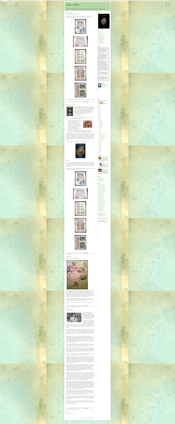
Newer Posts (67, 411)
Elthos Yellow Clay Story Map (72, 258)
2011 (99, 146)
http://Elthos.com (103, 79)
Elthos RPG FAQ (100, 34)
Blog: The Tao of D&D (101, 190)
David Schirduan (91, 162)
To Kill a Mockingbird (74, 403)
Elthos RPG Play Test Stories (102, 178)
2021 (99, 113)
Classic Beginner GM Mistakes (105, 163)
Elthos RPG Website (101, 177)
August (100, 127)
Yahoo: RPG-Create (100, 209)
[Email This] (84, 101)
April (100, 132)
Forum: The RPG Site (101, 206)
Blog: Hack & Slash (100, 192)
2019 (99, 116)
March (100, 133)
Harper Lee (68, 403)
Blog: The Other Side (101, 199)
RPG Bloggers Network (101, 205)
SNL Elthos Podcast (101, 37)
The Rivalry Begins (70, 310)
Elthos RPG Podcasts (101, 36)
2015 (99, 121)
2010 (99, 147)
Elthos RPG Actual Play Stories (102, 35)
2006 (99, 152)
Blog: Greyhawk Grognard (101, 196)
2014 (99, 142)
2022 (99, 112)
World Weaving (84, 306)
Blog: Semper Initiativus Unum (102, 191)
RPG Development (77, 409)
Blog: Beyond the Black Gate (102, 203)
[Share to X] (86, 101)
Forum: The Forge (100, 208)
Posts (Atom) (71, 413)
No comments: (80, 101)
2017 (99, 118)
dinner (72, 372)
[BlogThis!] (85, 101)
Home (80, 411)
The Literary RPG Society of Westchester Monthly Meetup (102, 215)
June (100, 129)
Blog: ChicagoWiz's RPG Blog (102, 200)
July (100, 128)
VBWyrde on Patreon (70, 104)
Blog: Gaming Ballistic (101, 185)
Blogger (92, 418)
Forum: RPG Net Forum (101, 207)
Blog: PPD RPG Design (101, 204)
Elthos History (75, 306)
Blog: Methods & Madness (101, 184)
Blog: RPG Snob (100, 194)
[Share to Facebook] (87, 101)
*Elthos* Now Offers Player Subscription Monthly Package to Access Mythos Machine (103, 221)
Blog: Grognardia (100, 195)
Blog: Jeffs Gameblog (101, 197)
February (100, 139)
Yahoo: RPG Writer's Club (101, 210)
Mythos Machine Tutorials (101, 41)
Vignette (81, 306)
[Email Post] (82, 101)
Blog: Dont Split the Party (101, 193)
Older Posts (93, 411)
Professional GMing (100, 42)
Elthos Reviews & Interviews (102, 38)
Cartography (72, 306)
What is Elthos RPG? (101, 33)
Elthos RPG (72, 4)
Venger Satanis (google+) (71, 302)
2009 (99, 148)
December (100, 122)
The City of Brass (88, 320)
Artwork (69, 306)
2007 (99, 151)
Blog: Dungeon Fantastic (101, 186)
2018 (99, 117)
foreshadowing (80, 296)
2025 (99, 108)
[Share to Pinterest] (87, 305)
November (100, 123)
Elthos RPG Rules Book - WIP (72, 14)
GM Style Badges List (101, 39)
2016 (99, 119)
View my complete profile (105, 86)
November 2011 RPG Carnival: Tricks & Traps (105, 157)
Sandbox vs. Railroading (105, 169)
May (100, 130)
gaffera (87, 418)
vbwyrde (104, 83)
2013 (99, 143)
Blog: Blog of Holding (101, 198)
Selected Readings (100, 40)
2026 (99, 107)
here (89, 302)
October (100, 124)
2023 (99, 111)
